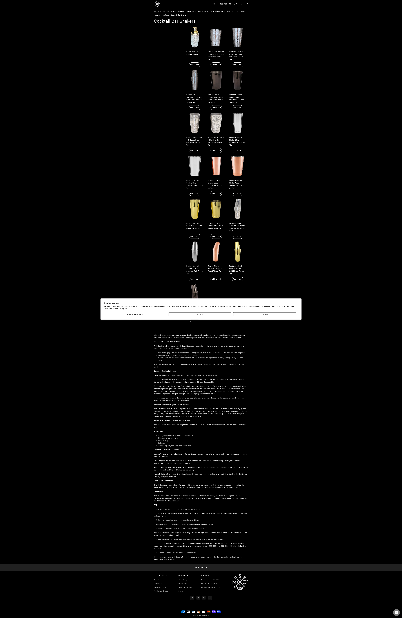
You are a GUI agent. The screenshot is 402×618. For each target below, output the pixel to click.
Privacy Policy (124, 309)
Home (156, 15)
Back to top (200, 567)
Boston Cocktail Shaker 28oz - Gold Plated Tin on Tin (194, 225)
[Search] (214, 4)
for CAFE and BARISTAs (209, 583)
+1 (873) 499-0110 (224, 4)
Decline (265, 314)
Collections (164, 15)
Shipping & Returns (160, 587)
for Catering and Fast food (210, 587)
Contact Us (158, 583)
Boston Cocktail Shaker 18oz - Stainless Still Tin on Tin (194, 184)
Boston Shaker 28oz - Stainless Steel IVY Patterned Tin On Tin (237, 55)
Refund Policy (182, 580)
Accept (200, 314)
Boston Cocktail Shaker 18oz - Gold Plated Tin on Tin (215, 225)
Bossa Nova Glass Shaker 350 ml (193, 53)
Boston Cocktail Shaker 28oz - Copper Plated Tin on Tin (215, 184)
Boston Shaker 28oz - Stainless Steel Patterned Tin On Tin (194, 141)
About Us (157, 580)
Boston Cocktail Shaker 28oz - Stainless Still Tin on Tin (237, 141)
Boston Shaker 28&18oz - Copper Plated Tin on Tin (215, 268)
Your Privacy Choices (161, 591)
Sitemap (180, 591)
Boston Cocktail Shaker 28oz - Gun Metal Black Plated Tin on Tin (236, 98)
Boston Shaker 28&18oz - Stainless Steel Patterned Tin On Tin (237, 227)
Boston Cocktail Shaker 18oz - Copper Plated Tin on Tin (236, 184)
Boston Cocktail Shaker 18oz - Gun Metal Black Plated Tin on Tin (215, 98)
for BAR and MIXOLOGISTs (210, 580)
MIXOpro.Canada (204, 615)
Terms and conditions (185, 587)
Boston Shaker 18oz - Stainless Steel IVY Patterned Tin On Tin (216, 55)
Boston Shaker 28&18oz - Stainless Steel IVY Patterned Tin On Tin (194, 98)
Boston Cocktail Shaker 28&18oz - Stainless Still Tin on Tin (194, 270)
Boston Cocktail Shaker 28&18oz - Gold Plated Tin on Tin (236, 270)
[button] (157, 11)
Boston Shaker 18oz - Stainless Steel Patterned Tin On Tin (216, 141)
